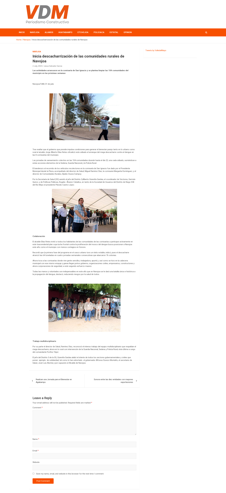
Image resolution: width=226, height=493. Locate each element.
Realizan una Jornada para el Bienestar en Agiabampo (54, 380)
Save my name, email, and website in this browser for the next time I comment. (70, 474)
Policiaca (99, 32)
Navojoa (34, 32)
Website (36, 462)
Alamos (49, 32)
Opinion (128, 32)
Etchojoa (83, 32)
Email (36, 451)
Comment (38, 407)
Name (36, 439)
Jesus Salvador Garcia (53, 66)
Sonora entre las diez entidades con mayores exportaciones (113, 380)
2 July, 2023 (37, 66)
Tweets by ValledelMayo (155, 50)
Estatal (114, 32)
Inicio (22, 32)
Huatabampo (65, 32)
